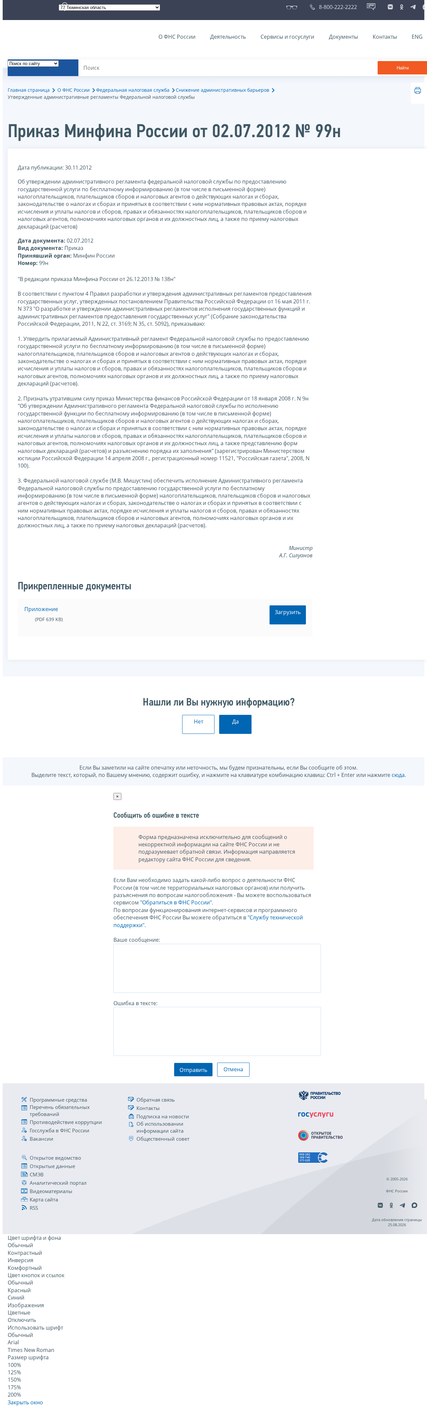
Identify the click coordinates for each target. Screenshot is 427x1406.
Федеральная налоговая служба (132, 90)
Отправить (193, 1070)
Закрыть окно (25, 1402)
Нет (198, 721)
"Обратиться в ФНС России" (176, 902)
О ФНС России (176, 36)
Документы (343, 36)
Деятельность (228, 36)
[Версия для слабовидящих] (293, 7)
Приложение (41, 609)
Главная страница (29, 90)
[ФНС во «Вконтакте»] (390, 7)
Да (235, 721)
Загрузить (288, 612)
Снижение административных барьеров (222, 90)
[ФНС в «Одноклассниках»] (402, 7)
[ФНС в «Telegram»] (413, 7)
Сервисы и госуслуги (287, 36)
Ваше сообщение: (136, 939)
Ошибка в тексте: (135, 1003)
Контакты (385, 36)
